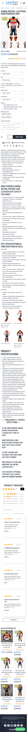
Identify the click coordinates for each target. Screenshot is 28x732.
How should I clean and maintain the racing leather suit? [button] (11, 464)
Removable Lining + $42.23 (10, 105)
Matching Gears (5, 112)
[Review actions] (23, 518)
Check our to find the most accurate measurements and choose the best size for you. (12, 85)
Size (2, 77)
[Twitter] (7, 146)
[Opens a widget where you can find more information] (20, 729)
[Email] (19, 146)
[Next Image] (24, 29)
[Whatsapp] (22, 146)
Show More (14, 528)
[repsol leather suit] (20, 636)
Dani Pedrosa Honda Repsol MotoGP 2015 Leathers (20, 645)
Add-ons (3, 103)
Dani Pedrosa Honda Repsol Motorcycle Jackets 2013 (7, 645)
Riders (12, 8)
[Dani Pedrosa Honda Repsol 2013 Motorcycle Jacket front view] (7, 636)
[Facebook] (4, 146)
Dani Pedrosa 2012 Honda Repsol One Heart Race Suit (20, 699)
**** (9, 84)
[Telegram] (16, 146)
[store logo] (12, 3)
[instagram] (15, 722)
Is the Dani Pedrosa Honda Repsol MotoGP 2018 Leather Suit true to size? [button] (12, 431)
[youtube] (12, 722)
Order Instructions (5, 121)
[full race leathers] (20, 690)
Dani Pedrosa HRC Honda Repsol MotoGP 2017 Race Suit (20, 672)
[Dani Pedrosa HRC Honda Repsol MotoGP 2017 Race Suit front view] (20, 663)
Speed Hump (4, 90)
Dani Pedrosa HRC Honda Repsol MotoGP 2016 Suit (7, 672)
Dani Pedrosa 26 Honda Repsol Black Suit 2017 (7, 699)
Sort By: (16, 513)
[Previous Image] (2, 29)
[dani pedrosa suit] (7, 663)
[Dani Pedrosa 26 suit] (7, 690)
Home (2, 8)
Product (3, 71)
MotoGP (7, 8)
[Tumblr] (13, 146)
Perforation (4, 97)
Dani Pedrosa (19, 8)
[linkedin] (8, 722)
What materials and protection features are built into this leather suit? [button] (12, 443)
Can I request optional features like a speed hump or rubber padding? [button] (12, 474)
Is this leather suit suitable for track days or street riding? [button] (12, 454)
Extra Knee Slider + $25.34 (10, 109)
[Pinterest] (10, 146)
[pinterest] (18, 722)
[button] (4, 45)
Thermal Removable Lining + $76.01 (13, 107)
